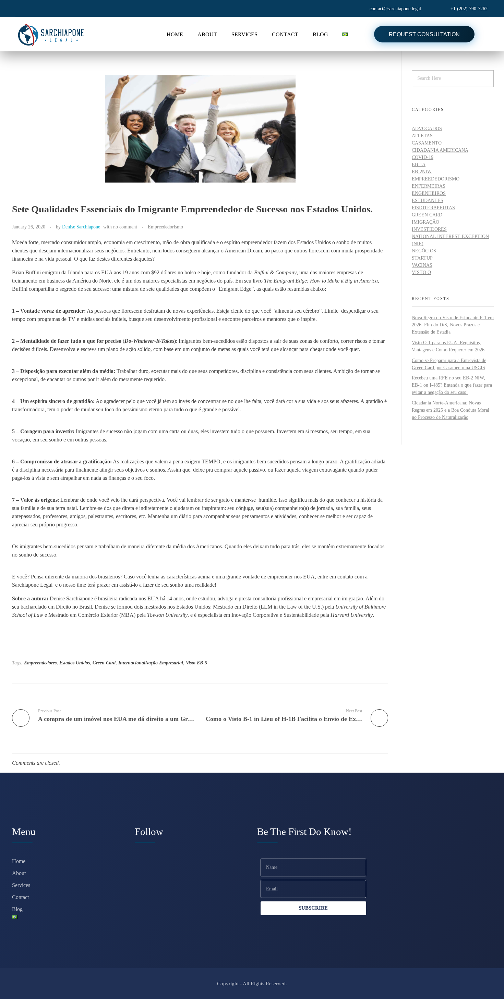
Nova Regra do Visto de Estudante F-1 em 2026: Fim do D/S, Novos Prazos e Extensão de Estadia (453, 325)
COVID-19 (422, 157)
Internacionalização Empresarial (150, 662)
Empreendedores (40, 662)
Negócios (424, 250)
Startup (422, 258)
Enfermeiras (428, 186)
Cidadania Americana (440, 150)
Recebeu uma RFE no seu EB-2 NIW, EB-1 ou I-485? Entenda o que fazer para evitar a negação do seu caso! (452, 385)
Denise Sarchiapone (81, 226)
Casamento (427, 143)
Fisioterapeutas (433, 207)
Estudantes (427, 200)
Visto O (421, 272)
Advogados (427, 128)
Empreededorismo (165, 226)
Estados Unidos (74, 662)
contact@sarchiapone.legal (395, 8)
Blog (17, 909)
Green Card (104, 662)
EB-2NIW (422, 171)
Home (18, 861)
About (19, 873)
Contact (20, 897)
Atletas (422, 135)
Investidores (429, 229)
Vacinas (422, 265)
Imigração (425, 222)
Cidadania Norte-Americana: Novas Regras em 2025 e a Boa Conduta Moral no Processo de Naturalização (450, 410)
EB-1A (418, 164)
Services (21, 885)
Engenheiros (429, 193)
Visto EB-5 (196, 662)
